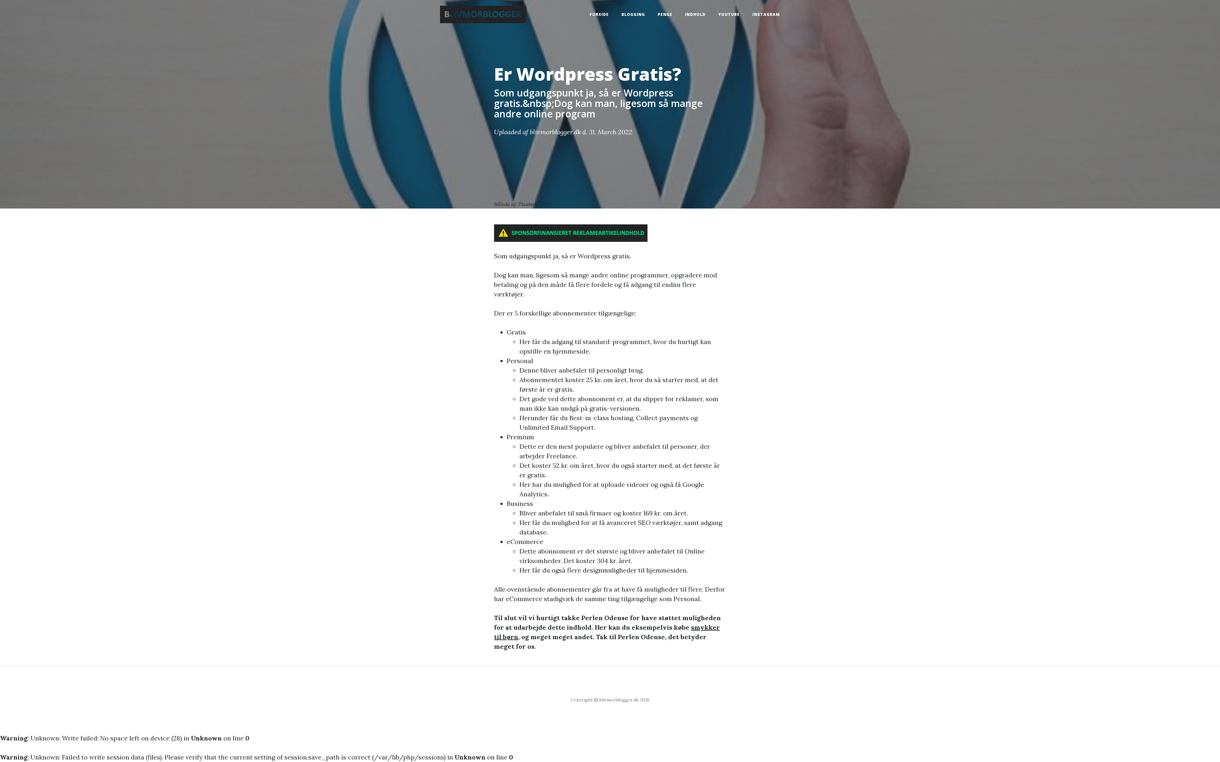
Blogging (633, 14)
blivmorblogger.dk (555, 132)
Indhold (695, 14)
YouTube (729, 14)
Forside (599, 14)
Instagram (766, 14)
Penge (665, 14)
